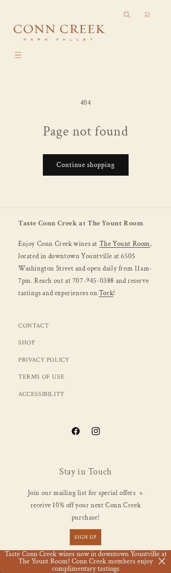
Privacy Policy (43, 360)
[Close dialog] (162, 561)
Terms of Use (41, 377)
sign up (85, 537)
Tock (106, 293)
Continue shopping (86, 165)
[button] (18, 55)
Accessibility (41, 394)
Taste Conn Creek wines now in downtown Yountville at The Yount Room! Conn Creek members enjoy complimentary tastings (86, 561)
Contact (33, 326)
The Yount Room (124, 244)
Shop (26, 343)
